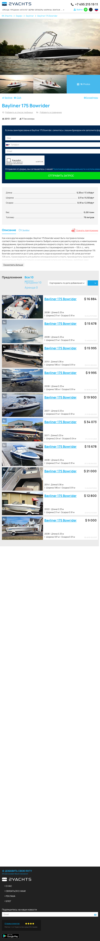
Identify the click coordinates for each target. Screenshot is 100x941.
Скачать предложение (87, 230)
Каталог (24, 10)
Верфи (31, 10)
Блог (8, 901)
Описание (9, 230)
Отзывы (24, 230)
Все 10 (29, 277)
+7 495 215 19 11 (86, 4)
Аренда (5, 10)
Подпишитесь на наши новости (19, 909)
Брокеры (39, 10)
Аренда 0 (31, 287)
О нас (9, 886)
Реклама (10, 896)
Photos (85, 84)
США (19, 97)
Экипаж (56, 10)
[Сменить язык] (95, 9)
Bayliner (30, 15)
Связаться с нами (16, 891)
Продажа (14, 10)
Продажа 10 (33, 282)
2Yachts (8, 15)
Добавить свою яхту (18, 870)
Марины (48, 10)
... (62, 10)
